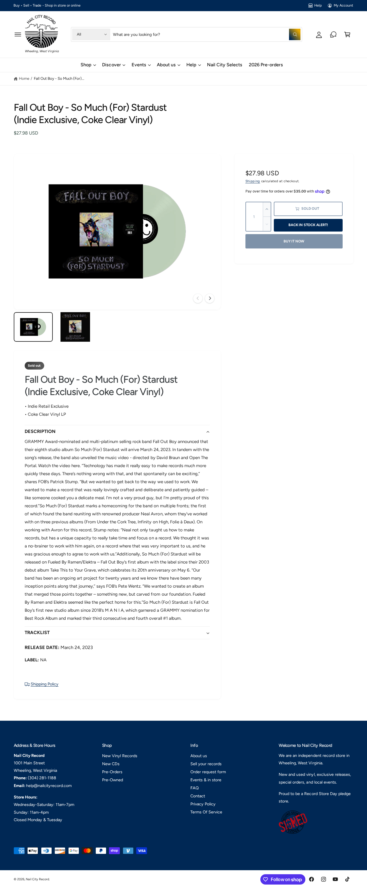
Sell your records (206, 763)
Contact (197, 795)
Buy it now (294, 241)
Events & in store (205, 779)
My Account (343, 5)
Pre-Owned (112, 779)
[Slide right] (209, 298)
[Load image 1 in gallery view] (33, 327)
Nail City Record (37, 879)
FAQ (194, 787)
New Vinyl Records (119, 755)
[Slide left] (197, 298)
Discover (111, 64)
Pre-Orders (112, 771)
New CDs (111, 763)
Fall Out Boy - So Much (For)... (59, 78)
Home (24, 78)
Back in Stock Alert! (308, 225)
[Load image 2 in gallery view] (75, 327)
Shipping (252, 181)
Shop (86, 64)
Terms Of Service (206, 812)
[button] (18, 34)
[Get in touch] (333, 34)
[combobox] (207, 34)
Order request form (208, 771)
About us (166, 64)
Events (139, 64)
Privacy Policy (203, 804)
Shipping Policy (44, 684)
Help (318, 5)
